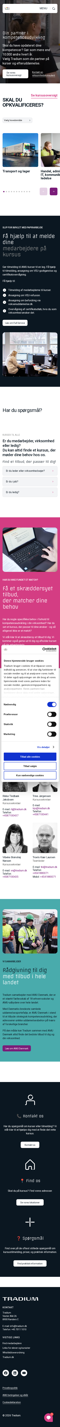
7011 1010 (21, 1329)
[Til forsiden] (7, 8)
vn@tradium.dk (19, 870)
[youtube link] (24, 1373)
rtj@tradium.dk (19, 809)
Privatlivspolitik (10, 1388)
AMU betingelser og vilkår (15, 1395)
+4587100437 (10, 815)
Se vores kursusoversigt (14, 74)
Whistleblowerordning (13, 1352)
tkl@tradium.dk (49, 867)
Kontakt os (30, 1145)
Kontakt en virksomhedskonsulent (43, 74)
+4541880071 (40, 873)
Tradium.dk (8, 1357)
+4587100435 (10, 876)
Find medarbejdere (12, 1343)
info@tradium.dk (18, 1326)
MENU (43, 8)
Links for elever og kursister (16, 1348)
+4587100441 (40, 814)
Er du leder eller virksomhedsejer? (25, 470)
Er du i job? (12, 481)
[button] (43, 191)
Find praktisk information (30, 1263)
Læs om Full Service (15, 323)
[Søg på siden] (53, 8)
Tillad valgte (30, 766)
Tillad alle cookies (30, 756)
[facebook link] (6, 1373)
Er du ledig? (12, 492)
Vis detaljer (43, 747)
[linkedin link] (15, 1373)
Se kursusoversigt (44, 95)
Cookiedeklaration (12, 1402)
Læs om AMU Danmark (16, 1048)
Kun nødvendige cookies (30, 775)
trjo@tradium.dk (41, 808)
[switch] (51, 714)
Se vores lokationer (30, 1202)
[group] (20, 153)
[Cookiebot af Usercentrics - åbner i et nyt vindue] (42, 649)
